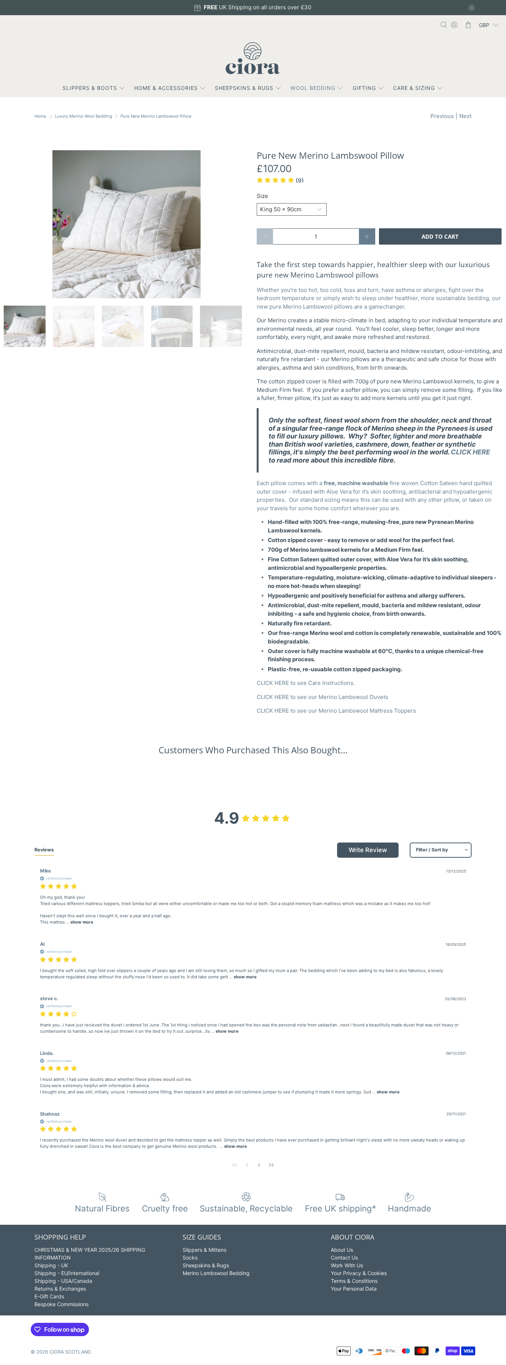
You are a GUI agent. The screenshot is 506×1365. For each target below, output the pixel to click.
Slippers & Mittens (204, 1250)
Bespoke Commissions (61, 1304)
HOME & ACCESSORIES (166, 88)
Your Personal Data (354, 1288)
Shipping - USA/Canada (63, 1281)
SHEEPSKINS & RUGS (244, 88)
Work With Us (347, 1265)
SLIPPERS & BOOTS (90, 88)
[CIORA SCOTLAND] (253, 58)
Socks (190, 1257)
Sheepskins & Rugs (206, 1265)
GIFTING (364, 88)
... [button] (79, 922)
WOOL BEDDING (312, 88)
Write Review (368, 850)
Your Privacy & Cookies (359, 1273)
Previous (442, 116)
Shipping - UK (51, 1265)
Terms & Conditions (354, 1281)
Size (262, 195)
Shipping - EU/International (66, 1273)
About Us (342, 1250)
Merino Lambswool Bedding (216, 1273)
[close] (471, 7)
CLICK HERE (470, 452)
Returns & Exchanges (60, 1288)
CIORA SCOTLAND (70, 1352)
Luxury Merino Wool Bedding (83, 116)
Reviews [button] (44, 850)
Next (465, 116)
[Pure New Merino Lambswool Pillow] (126, 224)
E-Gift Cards (49, 1296)
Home (40, 116)
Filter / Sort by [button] (432, 850)
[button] (280, 180)
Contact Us (344, 1257)
